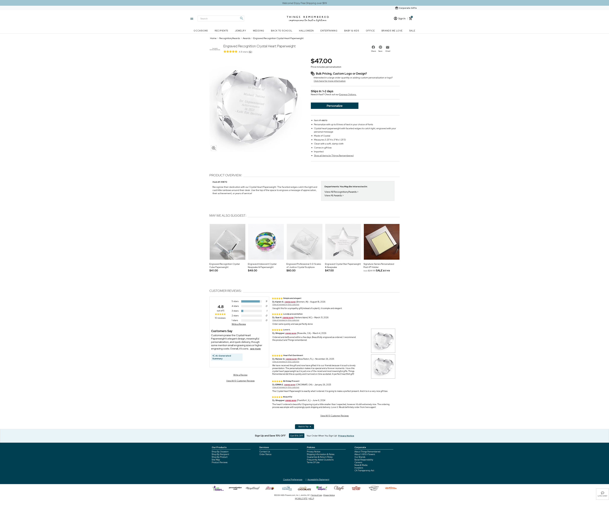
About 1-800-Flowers (364, 454)
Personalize (335, 106)
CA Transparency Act (364, 470)
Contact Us (264, 451)
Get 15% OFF (296, 435)
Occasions (201, 30)
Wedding (258, 30)
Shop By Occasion (220, 451)
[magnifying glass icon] (214, 148)
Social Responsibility (363, 459)
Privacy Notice (313, 451)
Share (373, 51)
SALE (412, 30)
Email (388, 51)
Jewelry (240, 30)
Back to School (281, 30)
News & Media (360, 465)
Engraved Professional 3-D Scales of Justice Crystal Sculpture (303, 266)
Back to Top (303, 427)
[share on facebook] (373, 47)
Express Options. (348, 94)
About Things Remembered (367, 451)
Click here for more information (330, 81)
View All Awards (333, 195)
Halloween (306, 30)
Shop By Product (219, 457)
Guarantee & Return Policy (320, 457)
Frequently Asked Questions (320, 459)
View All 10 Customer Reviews (240, 380)
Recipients (221, 30)
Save (380, 51)
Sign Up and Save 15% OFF (270, 435)
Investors (358, 467)
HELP (311, 498)
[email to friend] (387, 47)
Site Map (216, 459)
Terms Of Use (313, 462)
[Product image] (256, 105)
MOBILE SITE (301, 498)
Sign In (402, 18)
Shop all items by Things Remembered (334, 155)
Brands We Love (392, 30)
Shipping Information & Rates (320, 454)
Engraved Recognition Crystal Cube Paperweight (224, 266)
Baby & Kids (351, 30)
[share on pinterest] (380, 47)
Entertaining (329, 30)
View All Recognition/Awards (340, 191)
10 (250, 51)
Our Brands (359, 457)
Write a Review (239, 324)
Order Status (265, 454)
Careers (358, 462)
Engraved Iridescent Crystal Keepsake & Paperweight (262, 266)
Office (370, 30)
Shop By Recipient (220, 454)
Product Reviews (219, 462)
